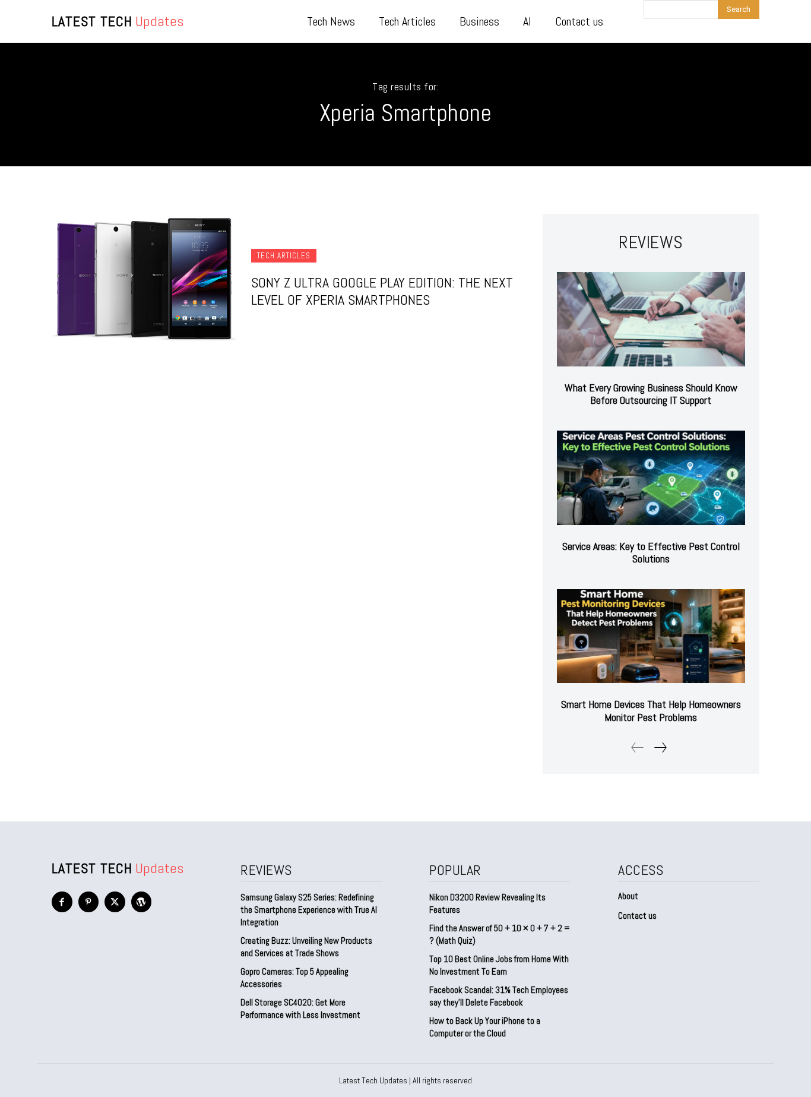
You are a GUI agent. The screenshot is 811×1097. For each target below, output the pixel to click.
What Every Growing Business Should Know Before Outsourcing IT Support (651, 394)
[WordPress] (141, 901)
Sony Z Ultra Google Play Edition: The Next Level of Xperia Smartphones (382, 291)
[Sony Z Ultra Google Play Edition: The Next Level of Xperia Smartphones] (144, 278)
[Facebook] (62, 901)
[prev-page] (638, 747)
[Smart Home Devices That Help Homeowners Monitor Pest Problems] (651, 636)
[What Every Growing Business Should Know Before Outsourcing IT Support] (651, 319)
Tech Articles (284, 256)
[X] (114, 901)
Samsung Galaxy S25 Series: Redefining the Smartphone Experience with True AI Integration (308, 909)
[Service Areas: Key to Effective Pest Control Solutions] (651, 478)
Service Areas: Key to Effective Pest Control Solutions (651, 552)
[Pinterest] (88, 901)
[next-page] (660, 747)
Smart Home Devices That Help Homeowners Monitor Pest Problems (651, 710)
